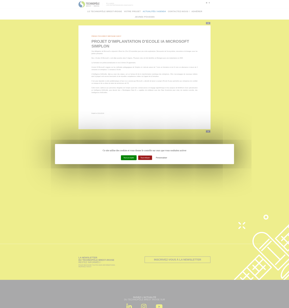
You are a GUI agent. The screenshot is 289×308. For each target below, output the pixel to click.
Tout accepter (128, 158)
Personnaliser (161, 158)
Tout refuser (145, 158)
